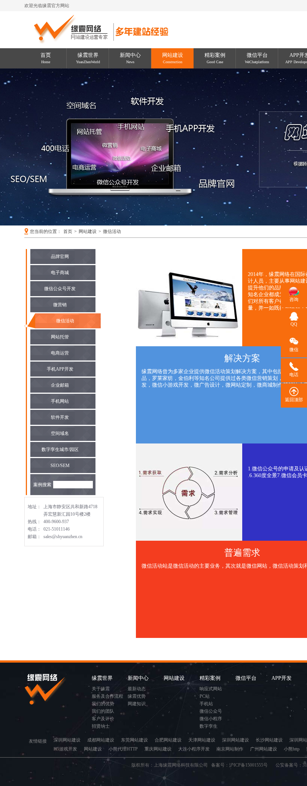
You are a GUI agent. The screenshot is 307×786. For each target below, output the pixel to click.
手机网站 (60, 401)
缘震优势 (137, 696)
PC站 (205, 696)
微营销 (60, 304)
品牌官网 (60, 256)
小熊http (292, 749)
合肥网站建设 (168, 740)
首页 (45, 58)
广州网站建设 (263, 749)
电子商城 (60, 272)
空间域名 (60, 433)
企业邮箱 (60, 385)
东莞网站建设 (134, 740)
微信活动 (112, 231)
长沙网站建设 (269, 740)
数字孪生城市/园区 (60, 449)
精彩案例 (214, 58)
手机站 (206, 703)
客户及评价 (103, 718)
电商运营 (60, 353)
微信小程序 (211, 718)
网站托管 (60, 337)
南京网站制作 (229, 749)
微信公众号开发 (60, 288)
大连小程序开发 (194, 749)
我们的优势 (103, 703)
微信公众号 (211, 711)
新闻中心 (130, 58)
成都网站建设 (100, 740)
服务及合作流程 (107, 696)
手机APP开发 (60, 369)
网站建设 (172, 58)
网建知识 (137, 703)
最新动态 (137, 688)
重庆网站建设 (158, 749)
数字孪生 (209, 726)
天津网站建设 (201, 740)
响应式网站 (211, 688)
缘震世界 (88, 58)
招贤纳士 (101, 726)
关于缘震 (101, 688)
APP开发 (281, 678)
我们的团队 (103, 711)
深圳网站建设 (67, 740)
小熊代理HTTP (123, 749)
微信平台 (257, 58)
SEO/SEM (60, 465)
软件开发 (60, 417)
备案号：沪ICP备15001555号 (241, 765)
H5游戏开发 (65, 749)
